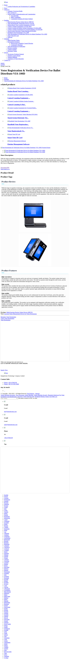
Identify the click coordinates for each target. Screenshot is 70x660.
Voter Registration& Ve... (16, 131)
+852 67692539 (8, 437)
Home (5, 5)
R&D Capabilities (16, 17)
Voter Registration (5, 320)
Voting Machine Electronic (8, 395)
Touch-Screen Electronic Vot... (18, 118)
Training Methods (12, 57)
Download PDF (5, 167)
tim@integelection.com (10, 411)
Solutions (6, 39)
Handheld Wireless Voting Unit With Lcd (46, 396)
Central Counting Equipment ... (19, 98)
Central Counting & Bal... (17, 104)
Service (6, 52)
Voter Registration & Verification (16, 46)
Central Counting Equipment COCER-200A (20, 26)
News (5, 8)
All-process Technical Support (16, 54)
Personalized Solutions (14, 42)
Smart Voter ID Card (13, 35)
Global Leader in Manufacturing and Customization (21, 14)
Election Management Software (18, 144)
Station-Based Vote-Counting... (18, 91)
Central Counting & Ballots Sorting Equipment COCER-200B (24, 28)
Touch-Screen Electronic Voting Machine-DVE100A (22, 31)
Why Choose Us (12, 12)
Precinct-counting (12, 48)
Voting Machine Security (40, 395)
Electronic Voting (12, 51)
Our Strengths (14, 15)
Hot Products (30, 393)
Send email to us (5, 169)
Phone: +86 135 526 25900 (11, 384)
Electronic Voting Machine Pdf (25, 396)
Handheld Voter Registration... (18, 124)
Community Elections (17, 45)
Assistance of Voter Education (16, 58)
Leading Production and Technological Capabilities (21, 6)
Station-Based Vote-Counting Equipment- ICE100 (21, 25)
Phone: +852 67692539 (10, 382)
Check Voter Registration (7, 318)
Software (10, 37)
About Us (6, 9)
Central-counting (12, 49)
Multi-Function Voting (14, 40)
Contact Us (7, 60)
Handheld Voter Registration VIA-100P (18, 32)
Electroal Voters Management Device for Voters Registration (20, 314)
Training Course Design (14, 55)
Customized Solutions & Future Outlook (22, 19)
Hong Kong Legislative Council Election (22, 43)
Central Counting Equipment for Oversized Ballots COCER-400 (25, 29)
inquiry (3, 63)
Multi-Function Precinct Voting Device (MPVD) (21, 22)
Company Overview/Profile (15, 11)
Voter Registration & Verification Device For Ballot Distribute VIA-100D (27, 34)
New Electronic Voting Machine (24, 395)
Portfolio (6, 20)
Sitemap (37, 393)
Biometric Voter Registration (8, 317)
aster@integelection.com (10, 424)
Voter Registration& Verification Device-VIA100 (21, 23)
